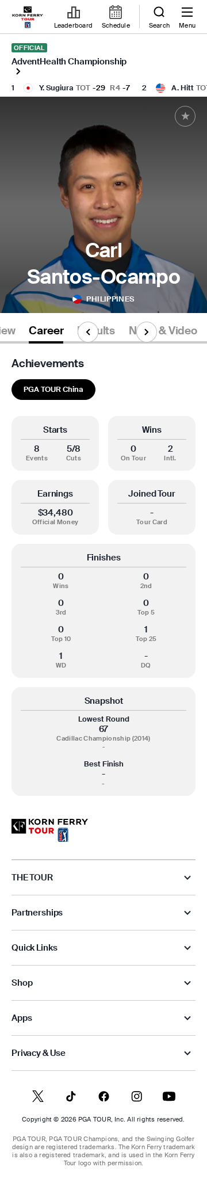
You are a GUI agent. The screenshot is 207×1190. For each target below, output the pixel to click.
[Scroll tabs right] (146, 332)
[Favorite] (185, 116)
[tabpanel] (103, 576)
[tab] (46, 333)
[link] (28, 17)
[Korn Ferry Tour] (50, 830)
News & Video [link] (163, 331)
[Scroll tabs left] (88, 332)
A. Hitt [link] (182, 88)
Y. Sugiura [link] (56, 88)
